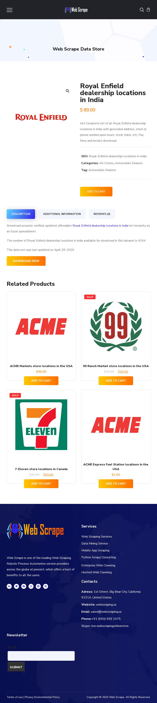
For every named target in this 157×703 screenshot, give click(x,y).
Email (12, 647)
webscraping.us (106, 604)
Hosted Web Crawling (96, 572)
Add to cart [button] (41, 380)
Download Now (26, 261)
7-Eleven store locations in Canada (41, 469)
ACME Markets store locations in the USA (41, 366)
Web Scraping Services (96, 536)
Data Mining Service (94, 543)
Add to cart (96, 191)
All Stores (106, 163)
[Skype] (45, 586)
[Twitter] (16, 586)
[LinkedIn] (9, 586)
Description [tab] (20, 214)
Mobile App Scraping (95, 550)
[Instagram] (31, 586)
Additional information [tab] (62, 214)
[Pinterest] (38, 586)
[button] (67, 90)
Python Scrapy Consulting (98, 557)
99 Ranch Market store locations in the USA (116, 366)
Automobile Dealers (129, 163)
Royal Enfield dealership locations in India (100, 226)
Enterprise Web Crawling (98, 565)
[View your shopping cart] (148, 9)
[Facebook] (23, 586)
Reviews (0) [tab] (102, 214)
